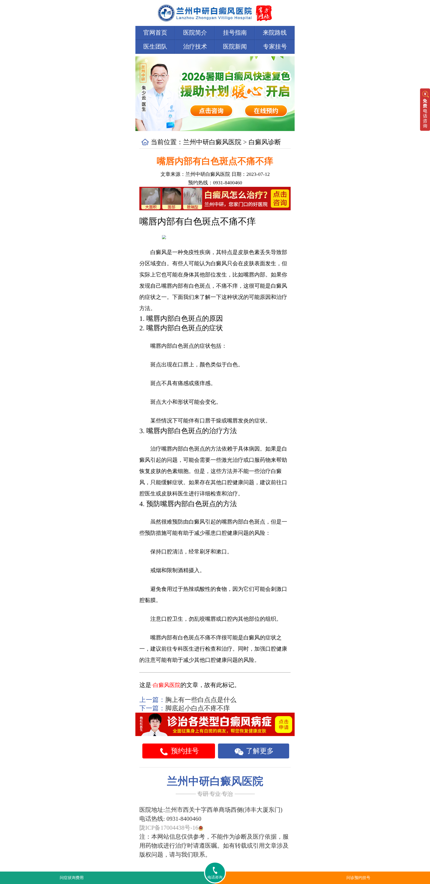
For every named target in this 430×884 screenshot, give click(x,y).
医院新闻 (235, 46)
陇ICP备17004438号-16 (168, 827)
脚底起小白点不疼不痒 (197, 708)
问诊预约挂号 (358, 878)
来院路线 (275, 32)
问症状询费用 (72, 878)
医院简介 (195, 32)
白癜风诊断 (265, 142)
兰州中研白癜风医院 (212, 142)
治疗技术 (195, 46)
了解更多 (259, 751)
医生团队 (155, 46)
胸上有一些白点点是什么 (200, 699)
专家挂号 (275, 46)
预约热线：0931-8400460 (215, 182)
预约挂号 (184, 751)
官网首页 (155, 32)
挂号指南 (235, 32)
